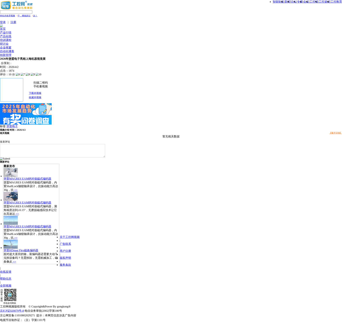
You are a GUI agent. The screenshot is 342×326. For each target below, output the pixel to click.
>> (15, 189)
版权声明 (65, 257)
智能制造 (278, 1)
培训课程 (5, 40)
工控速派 (324, 1)
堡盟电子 (12, 126)
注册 (13, 22)
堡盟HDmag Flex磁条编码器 (21, 250)
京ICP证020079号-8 (12, 310)
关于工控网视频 (70, 236)
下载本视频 (35, 93)
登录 (3, 22)
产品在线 (5, 36)
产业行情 (5, 32)
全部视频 (5, 285)
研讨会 (4, 43)
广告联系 (65, 243)
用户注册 (65, 250)
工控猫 (314, 1)
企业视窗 (5, 47)
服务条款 (65, 264)
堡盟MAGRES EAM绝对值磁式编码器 (27, 178)
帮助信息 (5, 278)
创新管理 (5, 55)
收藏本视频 (35, 97)
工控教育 (336, 1)
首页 (3, 28)
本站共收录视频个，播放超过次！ (18, 15)
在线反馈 (5, 271)
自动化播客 (7, 51)
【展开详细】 (335, 133)
